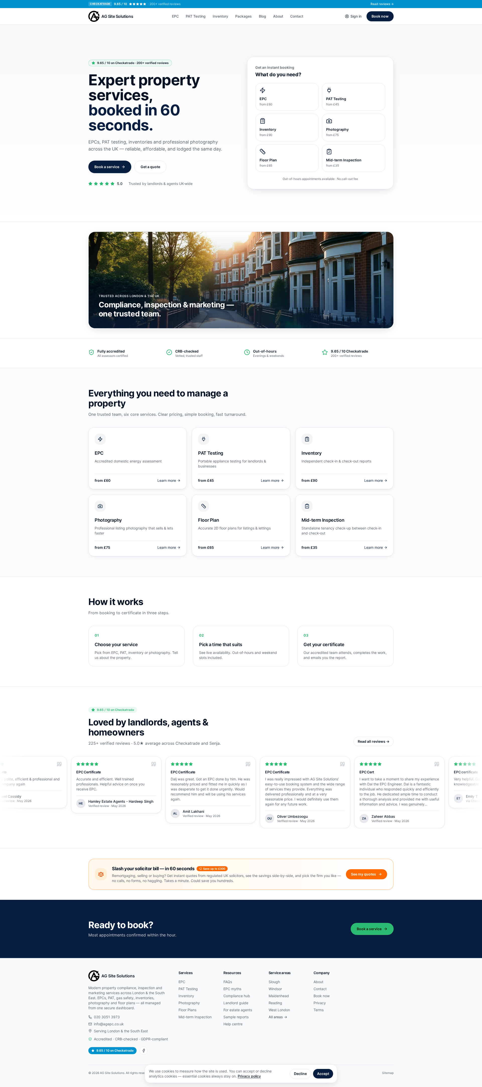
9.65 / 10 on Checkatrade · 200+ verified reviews (133, 63)
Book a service (106, 167)
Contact (296, 16)
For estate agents (237, 1010)
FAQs (227, 982)
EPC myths (232, 989)
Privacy (320, 1003)
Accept (323, 1073)
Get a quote (150, 167)
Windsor (275, 989)
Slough (274, 982)
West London (279, 1010)
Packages (243, 16)
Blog (262, 16)
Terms (319, 1010)
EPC (175, 16)
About (278, 16)
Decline (300, 1073)
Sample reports (236, 1017)
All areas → (278, 1017)
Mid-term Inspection (195, 1017)
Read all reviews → (373, 741)
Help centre (233, 1024)
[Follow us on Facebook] (144, 1051)
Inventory (220, 16)
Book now (380, 16)
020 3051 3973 (107, 1017)
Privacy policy (249, 1076)
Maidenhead (279, 996)
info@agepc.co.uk (109, 1024)
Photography (189, 1003)
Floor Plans (187, 1010)
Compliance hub (236, 996)
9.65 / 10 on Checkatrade (115, 1050)
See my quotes (363, 874)
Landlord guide (235, 1003)
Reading (275, 1003)
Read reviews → (382, 4)
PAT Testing (196, 16)
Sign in (356, 16)
